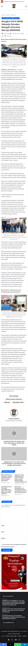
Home (4, 15)
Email (3, 531)
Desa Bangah (14, 396)
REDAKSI (25, 636)
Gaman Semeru (7, 33)
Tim (21, 631)
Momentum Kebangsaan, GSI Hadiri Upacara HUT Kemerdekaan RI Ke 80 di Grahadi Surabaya (21, 489)
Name (3, 525)
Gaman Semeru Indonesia (14, 399)
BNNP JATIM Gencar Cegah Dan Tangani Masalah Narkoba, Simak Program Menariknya (6, 477)
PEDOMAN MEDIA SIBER (11, 636)
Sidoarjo (7, 402)
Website (3, 538)
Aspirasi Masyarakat (11, 15)
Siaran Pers (16, 18)
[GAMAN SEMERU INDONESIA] (14, 6)
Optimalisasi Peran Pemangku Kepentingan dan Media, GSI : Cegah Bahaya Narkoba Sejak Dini (6, 490)
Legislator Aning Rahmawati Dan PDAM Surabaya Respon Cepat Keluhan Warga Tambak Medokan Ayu (21, 478)
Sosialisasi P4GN (18, 402)
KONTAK (20, 636)
